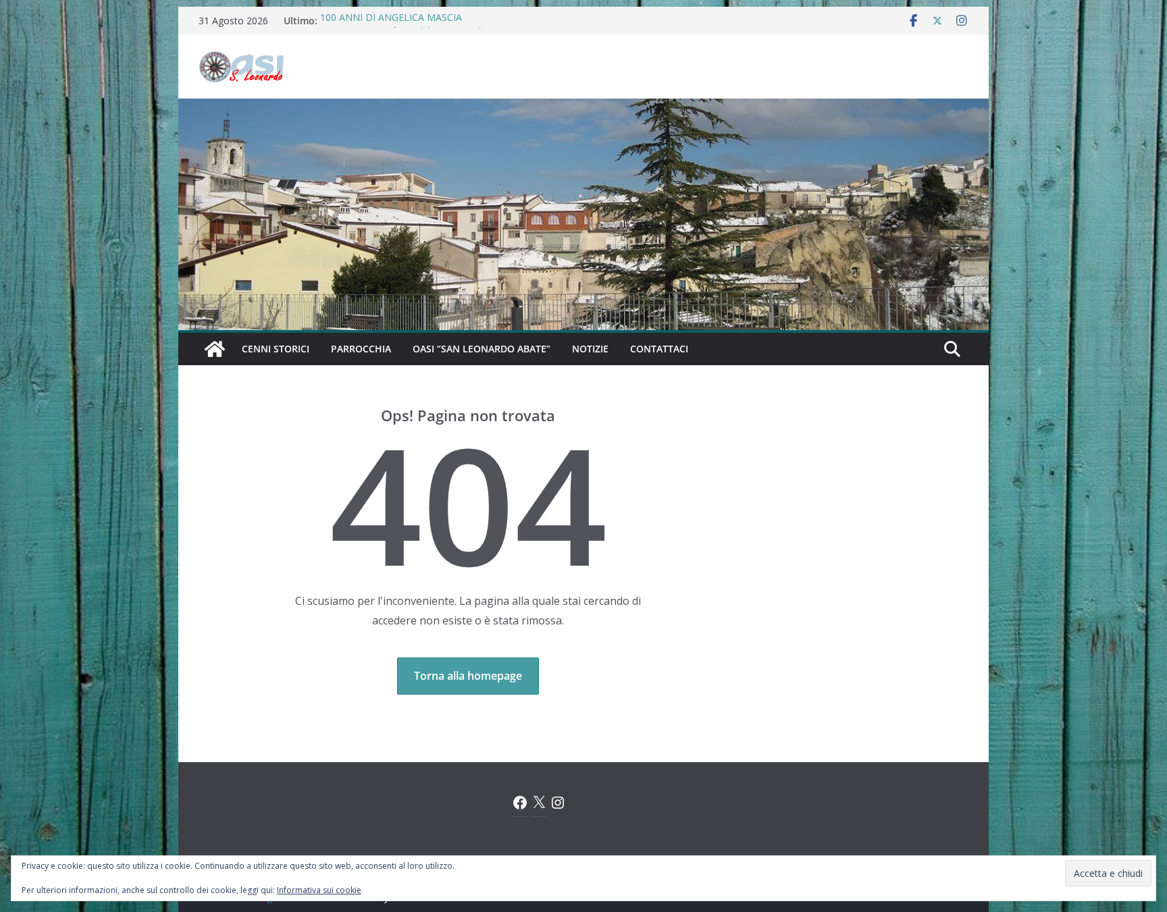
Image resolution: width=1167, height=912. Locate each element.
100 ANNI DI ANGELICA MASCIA (391, 20)
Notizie (590, 348)
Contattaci (659, 348)
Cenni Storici (275, 348)
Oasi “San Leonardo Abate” (481, 348)
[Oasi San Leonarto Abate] (583, 108)
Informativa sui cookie (319, 890)
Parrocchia (361, 348)
